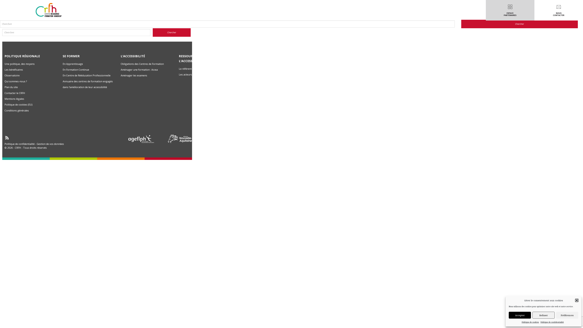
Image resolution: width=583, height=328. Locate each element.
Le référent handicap (191, 68)
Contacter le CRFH (15, 93)
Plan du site (11, 87)
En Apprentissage (73, 64)
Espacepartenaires (510, 14)
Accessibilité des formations (293, 14)
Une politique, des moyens (20, 64)
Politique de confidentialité (552, 322)
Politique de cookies (530, 322)
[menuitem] (236, 10)
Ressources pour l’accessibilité (338, 14)
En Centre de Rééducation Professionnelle (87, 75)
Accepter (520, 315)
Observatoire (12, 75)
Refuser (543, 315)
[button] (576, 300)
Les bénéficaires (14, 69)
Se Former (261, 14)
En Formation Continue (76, 69)
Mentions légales (14, 99)
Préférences (567, 315)
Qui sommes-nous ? (16, 81)
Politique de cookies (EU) (18, 104)
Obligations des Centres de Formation (142, 64)
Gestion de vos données (50, 144)
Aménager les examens (134, 75)
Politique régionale (235, 14)
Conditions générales (17, 110)
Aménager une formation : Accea (139, 69)
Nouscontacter (558, 14)
